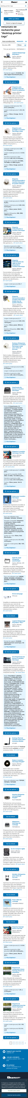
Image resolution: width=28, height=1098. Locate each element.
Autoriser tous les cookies (14, 1095)
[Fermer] (26, 1080)
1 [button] (10, 1043)
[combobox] (14, 6)
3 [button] (16, 1043)
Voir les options (11, 82)
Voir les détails (10, 616)
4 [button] (19, 1043)
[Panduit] (14, 2)
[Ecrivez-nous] (4, 1051)
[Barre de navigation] (1, 2)
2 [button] (13, 1043)
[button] (26, 6)
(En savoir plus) (7, 69)
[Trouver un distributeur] (4, 1065)
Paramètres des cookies (14, 1090)
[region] (14, 1088)
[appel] (4, 1057)
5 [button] (22, 1043)
